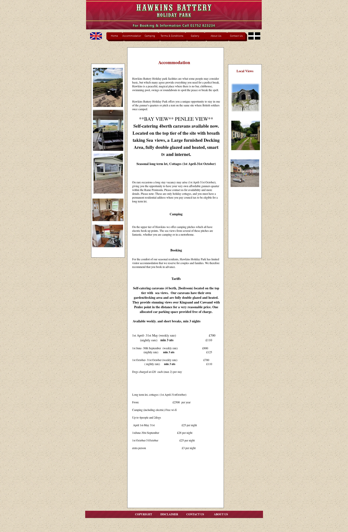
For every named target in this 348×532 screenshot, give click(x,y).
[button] (216, 36)
